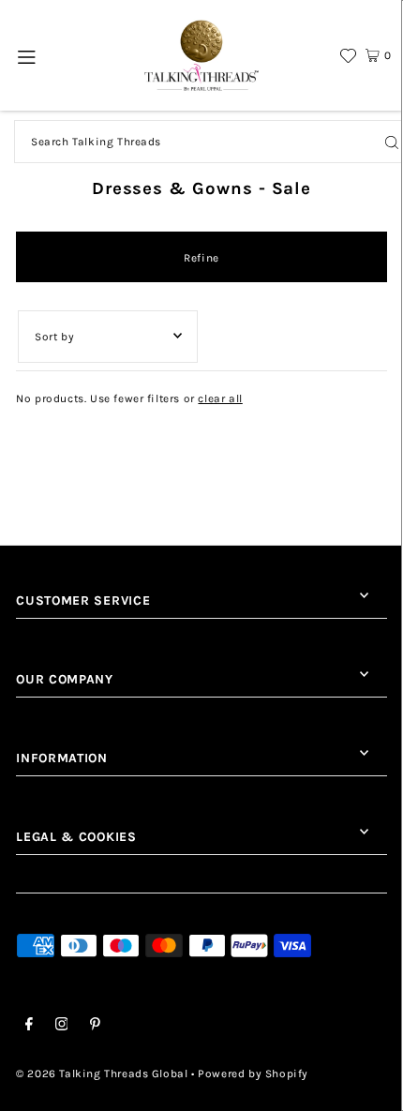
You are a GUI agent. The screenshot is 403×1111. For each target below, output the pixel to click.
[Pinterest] (95, 1026)
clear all (220, 398)
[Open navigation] (28, 55)
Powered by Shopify (253, 1073)
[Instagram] (61, 1026)
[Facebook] (29, 1026)
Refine (201, 257)
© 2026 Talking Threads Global (101, 1073)
